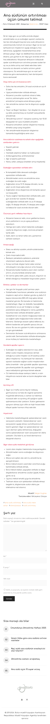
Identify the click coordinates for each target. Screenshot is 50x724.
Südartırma (33, 24)
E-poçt (6, 567)
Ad (5, 556)
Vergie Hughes (41, 493)
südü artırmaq (29, 505)
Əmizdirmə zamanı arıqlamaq (25, 659)
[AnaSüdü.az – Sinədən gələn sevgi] (10, 2)
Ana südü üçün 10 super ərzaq (25, 669)
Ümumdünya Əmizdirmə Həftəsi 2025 (28, 628)
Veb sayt (6, 579)
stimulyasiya (15, 505)
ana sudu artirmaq (13, 503)
